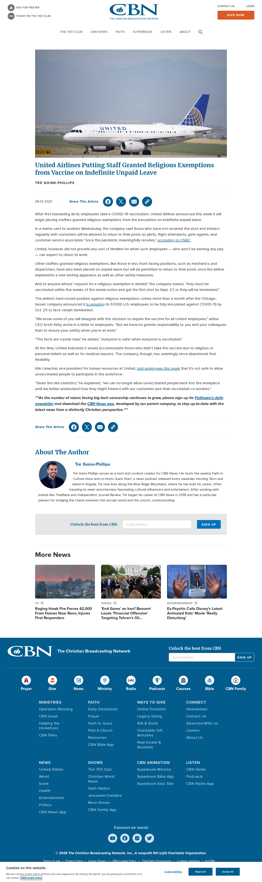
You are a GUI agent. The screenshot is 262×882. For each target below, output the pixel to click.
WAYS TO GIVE (151, 702)
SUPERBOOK (142, 32)
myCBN (210, 861)
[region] (131, 872)
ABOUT (185, 32)
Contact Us (226, 6)
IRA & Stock (147, 723)
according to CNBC (174, 240)
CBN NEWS (99, 32)
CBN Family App (102, 809)
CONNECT (196, 702)
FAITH (120, 32)
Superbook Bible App (155, 776)
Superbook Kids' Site (155, 783)
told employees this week (158, 368)
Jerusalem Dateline (105, 795)
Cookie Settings (173, 871)
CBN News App (52, 812)
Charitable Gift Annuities (150, 733)
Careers (193, 730)
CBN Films (48, 735)
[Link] (147, 202)
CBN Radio (196, 769)
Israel (44, 783)
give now (236, 15)
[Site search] (200, 34)
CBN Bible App (101, 744)
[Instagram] (137, 838)
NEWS (45, 762)
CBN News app (100, 404)
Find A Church (100, 730)
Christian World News (101, 779)
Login (250, 6)
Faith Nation (99, 788)
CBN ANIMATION (153, 762)
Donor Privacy (97, 861)
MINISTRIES (50, 702)
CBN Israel (48, 716)
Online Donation (151, 709)
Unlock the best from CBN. (94, 524)
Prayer (93, 716)
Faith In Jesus (100, 723)
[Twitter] (121, 202)
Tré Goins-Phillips (54, 182)
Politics (45, 805)
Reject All (200, 871)
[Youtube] (112, 838)
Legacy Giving (149, 716)
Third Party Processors (157, 861)
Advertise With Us (202, 723)
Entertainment (51, 798)
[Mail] (134, 202)
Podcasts (194, 776)
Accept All (227, 871)
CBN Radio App (200, 783)
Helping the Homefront (49, 725)
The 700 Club (71, 32)
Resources (97, 737)
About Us (194, 737)
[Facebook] (108, 202)
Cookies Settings (188, 861)
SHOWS (95, 762)
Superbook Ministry (154, 769)
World (44, 776)
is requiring (95, 304)
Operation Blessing (56, 709)
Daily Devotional (102, 709)
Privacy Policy (74, 861)
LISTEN (166, 32)
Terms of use (51, 861)
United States (51, 769)
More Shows (99, 802)
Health (45, 790)
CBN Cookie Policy (124, 861)
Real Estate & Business (149, 744)
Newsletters (197, 709)
